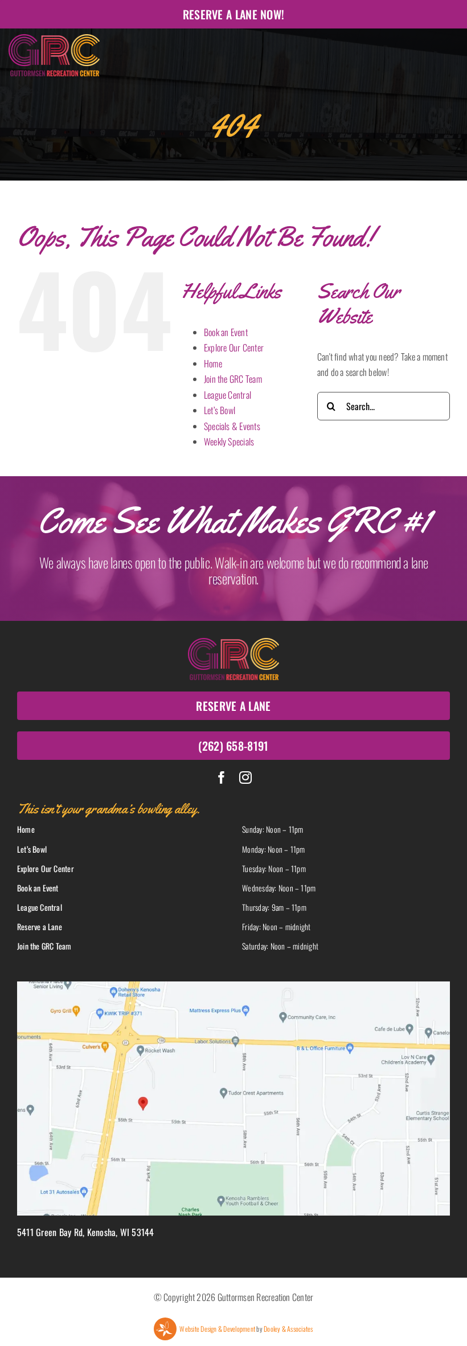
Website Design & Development (217, 1328)
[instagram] (245, 777)
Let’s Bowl (219, 410)
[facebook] (221, 777)
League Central (227, 395)
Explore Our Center (234, 347)
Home (213, 363)
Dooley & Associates (288, 1328)
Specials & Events (232, 426)
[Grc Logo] (54, 39)
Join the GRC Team (233, 379)
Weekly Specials (229, 441)
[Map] (233, 986)
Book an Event (226, 332)
